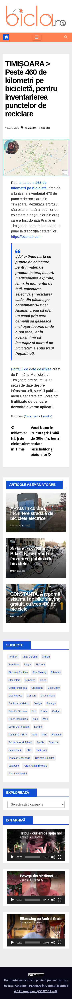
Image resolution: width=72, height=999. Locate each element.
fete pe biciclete (18, 711)
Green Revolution (18, 719)
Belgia (27, 664)
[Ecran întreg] (60, 857)
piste (44, 734)
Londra (38, 726)
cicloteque (37, 688)
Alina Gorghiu (30, 656)
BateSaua (14, 664)
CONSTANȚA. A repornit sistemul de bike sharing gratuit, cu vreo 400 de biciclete (35, 601)
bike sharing (39, 672)
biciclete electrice (18, 672)
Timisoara (43, 127)
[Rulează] (12, 857)
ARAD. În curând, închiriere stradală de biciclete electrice (31, 513)
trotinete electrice (44, 758)
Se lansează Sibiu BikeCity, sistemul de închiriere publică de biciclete (31, 556)
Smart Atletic (15, 750)
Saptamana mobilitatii (20, 742)
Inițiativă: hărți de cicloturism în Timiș (21, 441)
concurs (31, 695)
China (43, 680)
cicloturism (54, 688)
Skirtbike (53, 742)
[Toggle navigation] (36, 37)
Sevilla (40, 742)
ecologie (51, 703)
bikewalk (56, 672)
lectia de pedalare (19, 726)
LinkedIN (46, 416)
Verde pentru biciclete (35, 765)
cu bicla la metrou (19, 703)
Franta (44, 711)
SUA (29, 750)
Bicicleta (40, 664)
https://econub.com (26, 237)
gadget (56, 711)
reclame (57, 734)
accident (13, 656)
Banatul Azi (31, 416)
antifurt (46, 656)
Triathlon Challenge (19, 758)
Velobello (14, 765)
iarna (35, 719)
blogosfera (14, 680)
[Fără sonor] (53, 857)
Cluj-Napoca (15, 695)
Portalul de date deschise (31, 369)
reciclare (30, 127)
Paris (34, 734)
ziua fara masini (18, 773)
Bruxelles (30, 680)
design (38, 703)
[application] (36, 845)
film (33, 711)
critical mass (48, 695)
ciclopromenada (18, 688)
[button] (65, 37)
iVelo (45, 719)
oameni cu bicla (18, 734)
